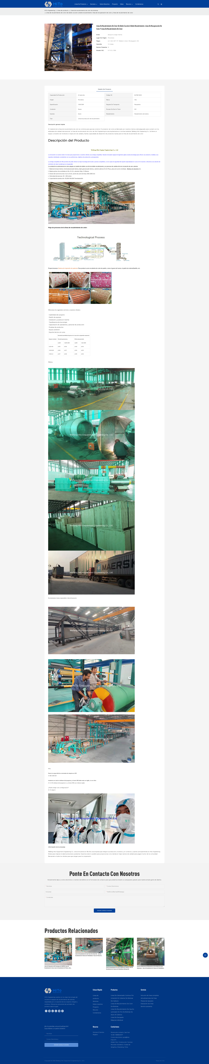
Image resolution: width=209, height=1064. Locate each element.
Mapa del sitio (160, 1060)
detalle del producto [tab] (104, 89)
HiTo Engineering (49, 10)
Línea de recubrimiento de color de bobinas (84, 10)
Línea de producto (63, 10)
